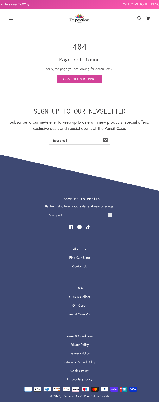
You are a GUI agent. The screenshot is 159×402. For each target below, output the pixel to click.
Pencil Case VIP (79, 314)
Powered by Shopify (96, 396)
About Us (79, 249)
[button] (139, 18)
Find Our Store (79, 257)
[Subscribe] (105, 140)
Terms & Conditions (79, 336)
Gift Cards (79, 305)
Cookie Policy (79, 370)
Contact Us (79, 266)
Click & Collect (79, 297)
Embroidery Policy (79, 379)
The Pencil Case (72, 396)
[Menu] (11, 18)
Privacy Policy (79, 344)
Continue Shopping (79, 79)
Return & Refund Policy (80, 362)
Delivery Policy (79, 353)
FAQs (79, 288)
